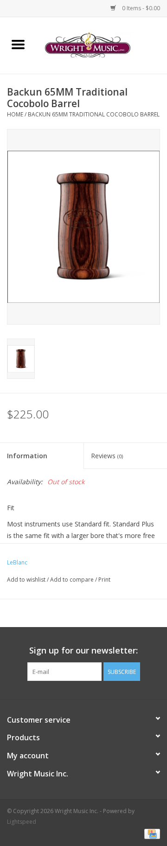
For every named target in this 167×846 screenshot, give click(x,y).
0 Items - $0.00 (140, 8)
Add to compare (72, 579)
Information (27, 455)
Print (104, 579)
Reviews (107, 455)
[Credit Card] (150, 833)
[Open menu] (18, 44)
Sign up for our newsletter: (83, 650)
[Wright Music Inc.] (101, 44)
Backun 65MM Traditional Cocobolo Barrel (94, 114)
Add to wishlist (27, 579)
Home (15, 114)
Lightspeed (21, 822)
